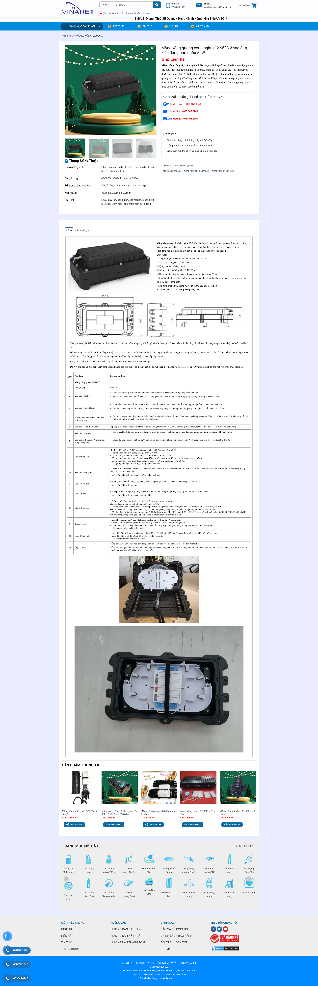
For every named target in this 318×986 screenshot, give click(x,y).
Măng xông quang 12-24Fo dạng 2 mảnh (158, 813)
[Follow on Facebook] (213, 929)
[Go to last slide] (66, 878)
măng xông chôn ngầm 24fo (197, 171)
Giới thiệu (119, 26)
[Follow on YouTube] (225, 929)
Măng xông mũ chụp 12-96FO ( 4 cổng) (79, 813)
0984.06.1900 (178, 7)
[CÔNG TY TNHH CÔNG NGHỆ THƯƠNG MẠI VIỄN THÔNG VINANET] (77, 8)
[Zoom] (69, 132)
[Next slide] (249, 878)
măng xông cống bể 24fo (224, 171)
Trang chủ (67, 35)
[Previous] (71, 90)
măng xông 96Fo (174, 171)
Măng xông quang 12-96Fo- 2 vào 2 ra (198, 813)
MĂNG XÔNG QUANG (89, 35)
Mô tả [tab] (69, 230)
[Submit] (157, 4)
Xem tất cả (243, 846)
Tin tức (147, 26)
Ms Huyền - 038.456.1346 (187, 104)
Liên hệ (174, 26)
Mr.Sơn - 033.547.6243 (185, 111)
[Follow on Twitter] (219, 929)
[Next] (151, 90)
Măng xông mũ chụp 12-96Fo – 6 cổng (237, 813)
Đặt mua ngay (74, 824)
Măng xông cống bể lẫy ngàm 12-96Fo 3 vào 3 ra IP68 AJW (119, 813)
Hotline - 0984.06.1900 (186, 118)
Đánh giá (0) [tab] (82, 230)
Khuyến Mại (203, 26)
